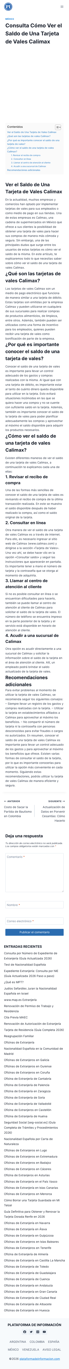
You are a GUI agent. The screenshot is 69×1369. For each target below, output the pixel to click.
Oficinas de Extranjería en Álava (25, 1229)
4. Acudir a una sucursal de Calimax (28, 166)
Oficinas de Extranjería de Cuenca (27, 1279)
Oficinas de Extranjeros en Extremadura (30, 1156)
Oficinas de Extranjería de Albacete (28, 1304)
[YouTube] (44, 1332)
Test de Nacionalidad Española (25, 964)
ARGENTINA (18, 1341)
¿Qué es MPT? (14, 982)
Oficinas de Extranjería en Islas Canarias (31, 1187)
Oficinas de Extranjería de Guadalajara (30, 1273)
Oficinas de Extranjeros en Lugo (25, 1150)
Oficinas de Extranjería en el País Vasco (30, 1181)
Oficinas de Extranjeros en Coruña (27, 1072)
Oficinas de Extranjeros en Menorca (28, 1194)
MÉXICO (13, 1349)
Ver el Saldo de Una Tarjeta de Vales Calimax (31, 132)
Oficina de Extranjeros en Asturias (27, 1175)
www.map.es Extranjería (20, 1000)
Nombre (13, 904)
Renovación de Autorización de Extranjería (32, 1023)
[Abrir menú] (62, 6)
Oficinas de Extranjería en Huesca (27, 1310)
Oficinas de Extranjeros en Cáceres (27, 1169)
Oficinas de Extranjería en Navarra (27, 1223)
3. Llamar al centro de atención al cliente (30, 162)
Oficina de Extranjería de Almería (26, 1254)
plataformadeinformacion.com (40, 1358)
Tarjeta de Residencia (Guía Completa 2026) (34, 1030)
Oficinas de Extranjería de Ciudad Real (30, 1298)
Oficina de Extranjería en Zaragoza (27, 1091)
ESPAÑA (53, 1341)
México (9, 19)
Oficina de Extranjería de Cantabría (27, 1078)
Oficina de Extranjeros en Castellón (27, 1110)
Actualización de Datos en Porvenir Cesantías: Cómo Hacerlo (53, 811)
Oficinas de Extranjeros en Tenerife (27, 1248)
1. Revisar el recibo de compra (25, 155)
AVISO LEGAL (52, 1349)
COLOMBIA (37, 1341)
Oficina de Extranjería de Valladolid (27, 1103)
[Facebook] (24, 1332)
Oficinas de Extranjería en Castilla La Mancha (34, 1260)
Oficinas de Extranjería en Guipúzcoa (29, 1235)
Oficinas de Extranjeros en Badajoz (27, 1162)
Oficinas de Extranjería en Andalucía (28, 1285)
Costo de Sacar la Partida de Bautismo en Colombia (18, 809)
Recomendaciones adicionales (23, 170)
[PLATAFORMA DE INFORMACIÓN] (8, 7)
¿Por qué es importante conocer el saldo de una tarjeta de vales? (33, 142)
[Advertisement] (34, 82)
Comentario (16, 857)
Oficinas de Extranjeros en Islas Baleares (31, 1241)
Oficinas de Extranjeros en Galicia (26, 1060)
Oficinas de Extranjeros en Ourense (28, 1066)
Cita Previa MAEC (16, 1017)
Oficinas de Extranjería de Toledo (26, 1266)
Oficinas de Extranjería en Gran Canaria (30, 1291)
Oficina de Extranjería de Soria (24, 1097)
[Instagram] (38, 1332)
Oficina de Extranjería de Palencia (26, 1085)
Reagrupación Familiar (19, 1036)
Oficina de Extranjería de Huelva (25, 1116)
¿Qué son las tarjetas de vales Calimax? (28, 136)
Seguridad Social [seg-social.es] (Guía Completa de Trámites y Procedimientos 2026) (31, 1127)
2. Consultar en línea (21, 159)
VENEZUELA (30, 1349)
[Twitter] (31, 1332)
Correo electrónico (20, 921)
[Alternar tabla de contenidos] (56, 127)
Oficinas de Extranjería (19, 1042)
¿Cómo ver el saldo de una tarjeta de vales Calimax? (30, 149)
